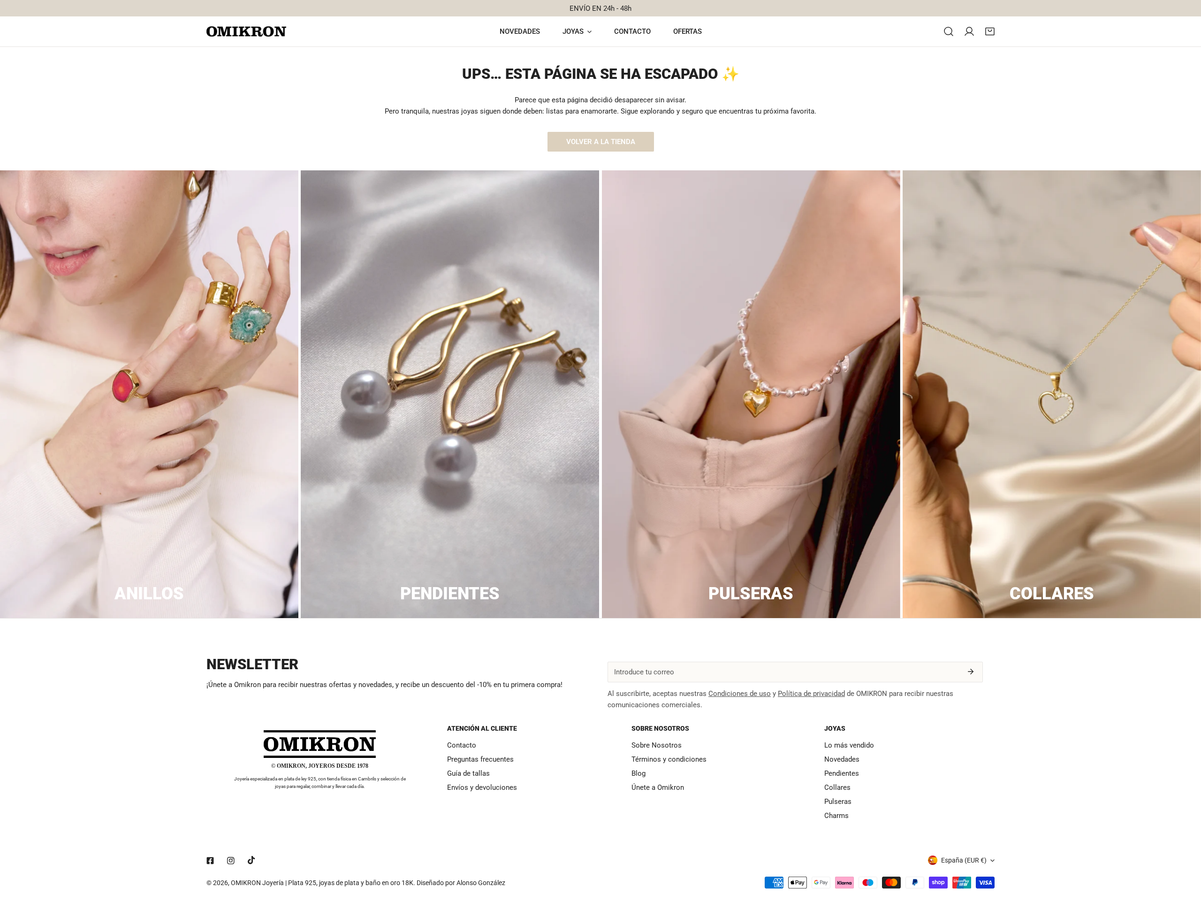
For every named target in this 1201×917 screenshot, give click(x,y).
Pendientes (841, 773)
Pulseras (837, 801)
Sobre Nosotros (656, 745)
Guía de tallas (468, 773)
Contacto (461, 745)
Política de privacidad (811, 693)
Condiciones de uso (739, 693)
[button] (990, 31)
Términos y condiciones (669, 759)
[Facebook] (210, 861)
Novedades (841, 759)
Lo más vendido (849, 745)
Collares (837, 787)
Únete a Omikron (657, 787)
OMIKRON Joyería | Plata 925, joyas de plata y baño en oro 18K (322, 882)
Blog (638, 773)
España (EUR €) (964, 860)
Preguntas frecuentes (480, 759)
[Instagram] (230, 861)
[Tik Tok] (251, 860)
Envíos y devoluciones (482, 787)
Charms (836, 815)
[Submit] (970, 671)
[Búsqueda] (948, 31)
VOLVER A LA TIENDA (600, 142)
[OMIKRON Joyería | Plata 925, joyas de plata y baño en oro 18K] (246, 31)
